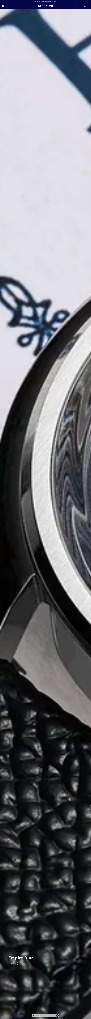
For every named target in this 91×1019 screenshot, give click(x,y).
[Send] (57, 1015)
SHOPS (76, 6)
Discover (13, 963)
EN (80, 6)
